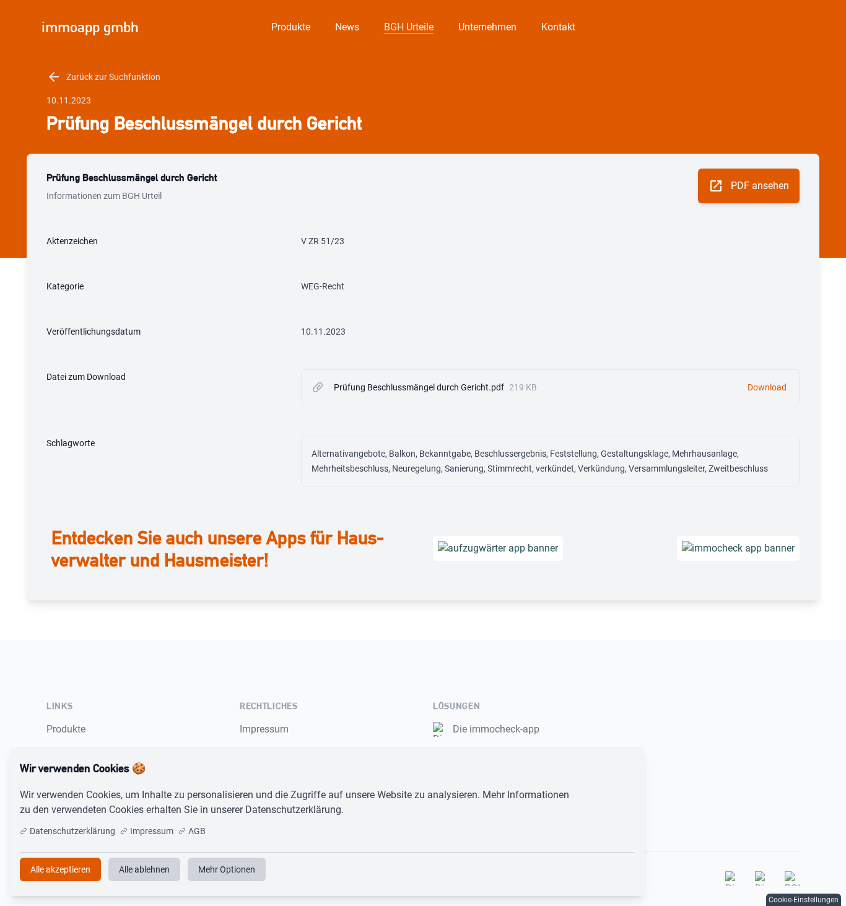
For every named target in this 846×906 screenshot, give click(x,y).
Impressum (264, 729)
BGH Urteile (409, 27)
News (347, 27)
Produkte (290, 27)
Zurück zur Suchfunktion (103, 76)
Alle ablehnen (144, 869)
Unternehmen (487, 27)
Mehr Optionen (226, 869)
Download (767, 387)
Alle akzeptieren (594, 768)
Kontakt (558, 27)
